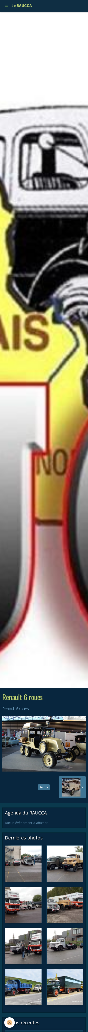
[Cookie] (9, 1022)
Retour (43, 787)
